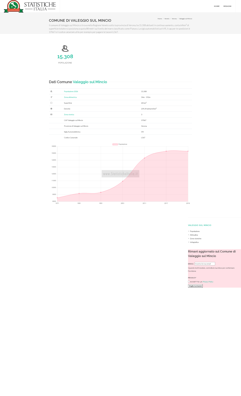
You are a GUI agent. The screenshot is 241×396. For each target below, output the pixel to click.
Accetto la (196, 282)
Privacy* (192, 278)
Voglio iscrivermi (195, 286)
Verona (174, 19)
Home (160, 19)
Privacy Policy (208, 282)
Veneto (166, 19)
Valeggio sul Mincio (185, 19)
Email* (191, 264)
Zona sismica (69, 114)
